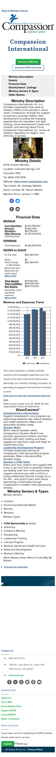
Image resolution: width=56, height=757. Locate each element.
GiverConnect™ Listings (23, 87)
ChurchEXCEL (8, 714)
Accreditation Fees (11, 706)
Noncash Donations (10, 230)
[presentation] (31, 77)
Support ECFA (8, 710)
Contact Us (7, 650)
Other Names (17, 95)
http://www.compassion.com (31, 181)
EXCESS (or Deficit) (14, 250)
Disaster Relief (11, 427)
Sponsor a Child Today (16, 462)
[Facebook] (11, 202)
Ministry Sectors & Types (24, 91)
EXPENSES (10, 241)
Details (13, 80)
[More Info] (10, 276)
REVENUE (9, 221)
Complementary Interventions (21, 413)
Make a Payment (10, 718)
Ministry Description (21, 77)
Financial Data (17, 84)
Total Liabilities (13, 284)
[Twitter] (17, 202)
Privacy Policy (35, 749)
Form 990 (6, 702)
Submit (7, 744)
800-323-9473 (16, 658)
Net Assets (11, 287)
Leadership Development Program (23, 448)
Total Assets (12, 281)
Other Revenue (13, 233)
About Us (6, 698)
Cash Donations (13, 226)
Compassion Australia (16, 567)
